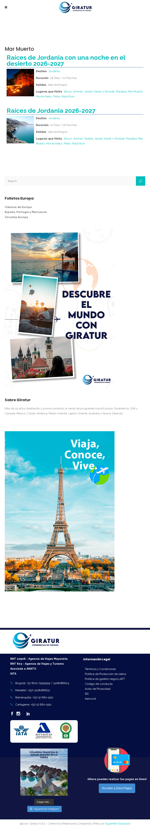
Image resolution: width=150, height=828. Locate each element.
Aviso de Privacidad (97, 688)
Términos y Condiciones (100, 669)
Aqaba (88, 138)
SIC (87, 693)
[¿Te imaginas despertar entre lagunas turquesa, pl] (44, 772)
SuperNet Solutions (117, 823)
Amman (78, 91)
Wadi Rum (68, 96)
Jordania (54, 71)
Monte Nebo (44, 96)
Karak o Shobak (104, 91)
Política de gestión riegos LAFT (105, 679)
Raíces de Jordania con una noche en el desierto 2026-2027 (66, 60)
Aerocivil (90, 698)
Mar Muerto (135, 91)
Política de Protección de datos (105, 674)
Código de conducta (98, 684)
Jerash (88, 91)
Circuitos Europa (16, 217)
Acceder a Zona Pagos (117, 788)
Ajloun (68, 91)
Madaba (121, 91)
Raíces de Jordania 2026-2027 (51, 110)
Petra (56, 96)
